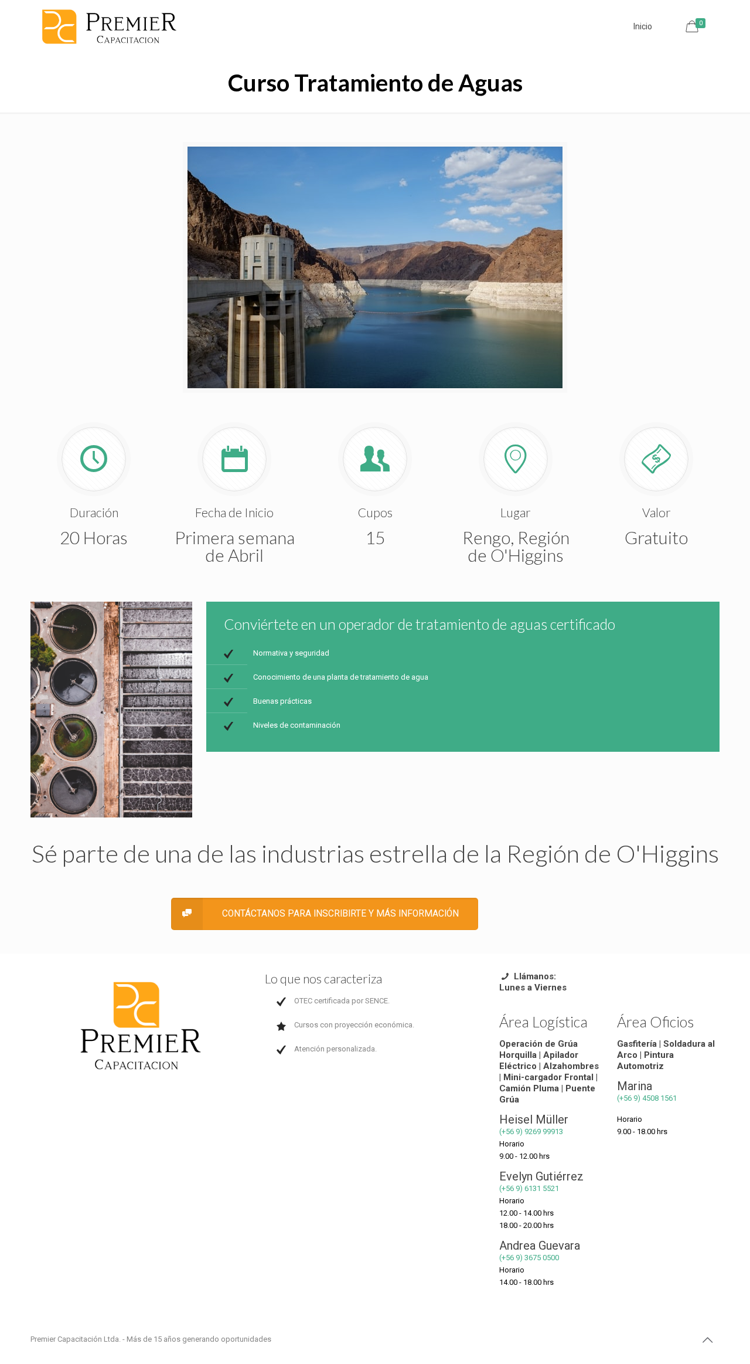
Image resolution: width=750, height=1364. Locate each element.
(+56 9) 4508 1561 (647, 1098)
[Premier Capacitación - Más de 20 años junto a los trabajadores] (109, 26)
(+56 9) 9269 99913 (531, 1131)
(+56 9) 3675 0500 (529, 1257)
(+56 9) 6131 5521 (529, 1188)
